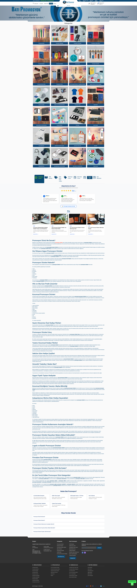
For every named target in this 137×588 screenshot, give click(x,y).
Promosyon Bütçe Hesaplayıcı (73, 569)
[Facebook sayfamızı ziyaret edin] (83, 553)
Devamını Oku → (35, 234)
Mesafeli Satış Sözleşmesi (74, 552)
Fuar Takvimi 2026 (72, 570)
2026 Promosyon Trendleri (73, 575)
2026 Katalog (71, 544)
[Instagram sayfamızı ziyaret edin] (85, 553)
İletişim (55, 3)
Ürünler (51, 3)
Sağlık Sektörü (90, 572)
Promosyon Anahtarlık (35, 580)
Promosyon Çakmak (35, 569)
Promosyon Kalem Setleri (61, 547)
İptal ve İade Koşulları (73, 553)
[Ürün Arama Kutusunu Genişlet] (58, 6)
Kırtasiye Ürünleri (60, 545)
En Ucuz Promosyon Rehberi (73, 572)
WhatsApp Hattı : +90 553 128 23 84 (47, 0)
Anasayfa (41, 3)
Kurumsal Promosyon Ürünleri (55, 569)
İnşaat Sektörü (90, 567)
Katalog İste (89, 178)
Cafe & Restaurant (90, 570)
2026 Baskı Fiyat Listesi (73, 547)
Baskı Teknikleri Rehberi (73, 577)
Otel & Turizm (90, 569)
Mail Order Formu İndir (54, 572)
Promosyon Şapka (35, 578)
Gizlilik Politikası (72, 550)
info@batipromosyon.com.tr (48, 547)
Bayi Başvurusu (61, 556)
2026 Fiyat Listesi (72, 545)
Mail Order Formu (72, 548)
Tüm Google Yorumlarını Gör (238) (69, 206)
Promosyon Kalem (60, 544)
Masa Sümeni (59, 548)
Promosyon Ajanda (60, 550)
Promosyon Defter (35, 572)
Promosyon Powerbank (35, 575)
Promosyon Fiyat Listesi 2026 (73, 567)
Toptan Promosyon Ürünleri (55, 570)
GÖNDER (99, 547)
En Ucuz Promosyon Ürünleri (62, 553)
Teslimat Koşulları (72, 555)
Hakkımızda (46, 3)
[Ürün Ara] (79, 6)
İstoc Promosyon (90, 575)
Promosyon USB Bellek (35, 577)
